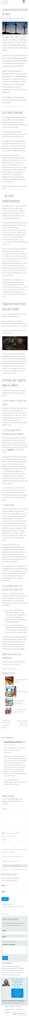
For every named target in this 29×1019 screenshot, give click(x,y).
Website (4, 839)
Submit (5, 899)
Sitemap (12, 1006)
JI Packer (8, 625)
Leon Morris (9, 610)
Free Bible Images (12, 668)
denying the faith (20, 232)
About (6, 1006)
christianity (22, 18)
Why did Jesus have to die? (11, 664)
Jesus (14, 18)
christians (4, 20)
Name (4, 832)
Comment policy (9, 1009)
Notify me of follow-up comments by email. (13, 856)
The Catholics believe (13, 261)
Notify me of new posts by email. (11, 861)
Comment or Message (8, 944)
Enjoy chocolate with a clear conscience (22, 722)
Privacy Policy (19, 1009)
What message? (22, 691)
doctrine (10, 20)
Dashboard (5, 914)
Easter (14, 20)
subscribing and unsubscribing (11, 906)
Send (5, 958)
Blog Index (8, 1012)
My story (19, 1006)
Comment (5, 808)
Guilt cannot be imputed (10, 258)
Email (17, 832)
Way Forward (4, 1)
